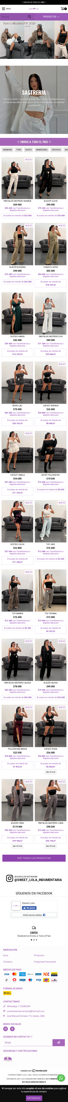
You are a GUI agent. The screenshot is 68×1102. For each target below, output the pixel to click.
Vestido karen (17, 336)
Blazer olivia (50, 201)
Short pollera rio (50, 475)
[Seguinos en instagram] (5, 1028)
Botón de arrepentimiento (34, 1082)
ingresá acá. (56, 1079)
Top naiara (17, 613)
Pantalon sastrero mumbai (17, 201)
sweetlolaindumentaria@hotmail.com (26, 1011)
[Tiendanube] (34, 1072)
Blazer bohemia (17, 267)
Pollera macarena (17, 749)
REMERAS (7, 150)
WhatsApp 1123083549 (19, 1006)
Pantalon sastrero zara (50, 823)
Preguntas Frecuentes (45, 961)
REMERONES (41, 150)
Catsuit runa (50, 749)
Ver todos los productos (34, 858)
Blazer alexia (51, 683)
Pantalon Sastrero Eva (50, 336)
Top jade (50, 544)
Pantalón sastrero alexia (17, 683)
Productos (39, 955)
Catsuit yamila (17, 475)
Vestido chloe (17, 544)
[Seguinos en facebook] (12, 1028)
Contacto (7, 961)
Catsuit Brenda (50, 406)
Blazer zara (17, 823)
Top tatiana (50, 613)
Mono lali (17, 406)
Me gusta (30, 908)
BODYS (28, 150)
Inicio (5, 955)
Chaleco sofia (50, 267)
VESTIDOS (56, 150)
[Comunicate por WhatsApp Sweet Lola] (61, 1077)
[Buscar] (29, 16)
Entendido (34, 1098)
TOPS (18, 150)
